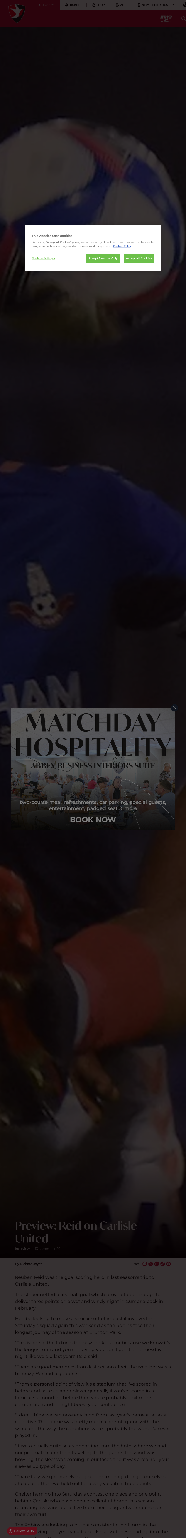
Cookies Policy (122, 246)
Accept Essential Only (103, 258)
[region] (93, 248)
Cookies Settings (43, 258)
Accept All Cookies (139, 258)
